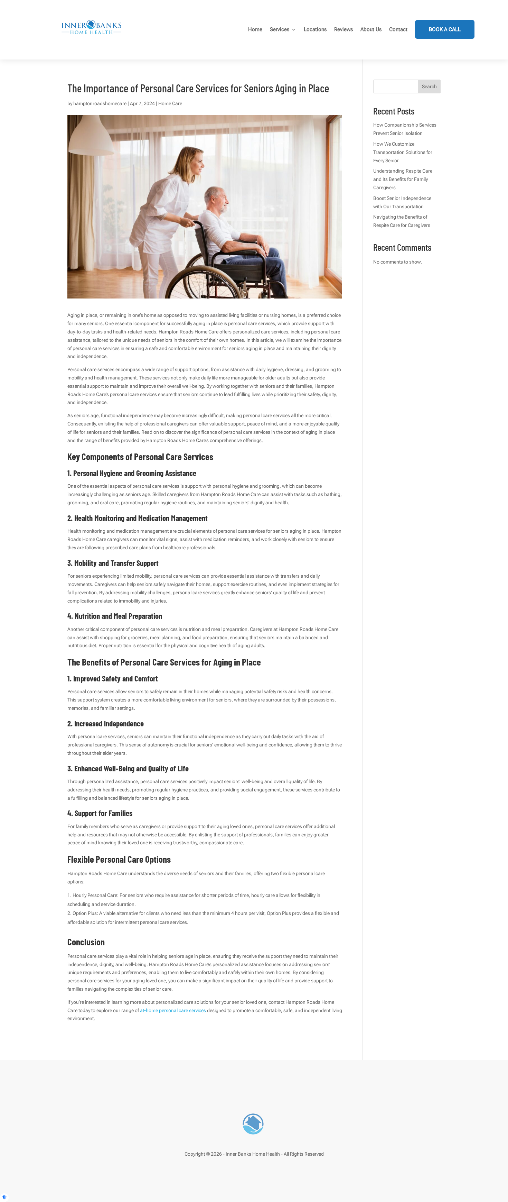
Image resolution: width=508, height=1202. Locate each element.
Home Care (170, 103)
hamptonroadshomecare (99, 103)
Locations (315, 29)
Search (429, 86)
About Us (371, 29)
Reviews (343, 29)
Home (255, 29)
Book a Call (445, 29)
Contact (398, 29)
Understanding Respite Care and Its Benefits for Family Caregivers (402, 179)
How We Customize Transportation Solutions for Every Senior (402, 152)
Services (279, 29)
